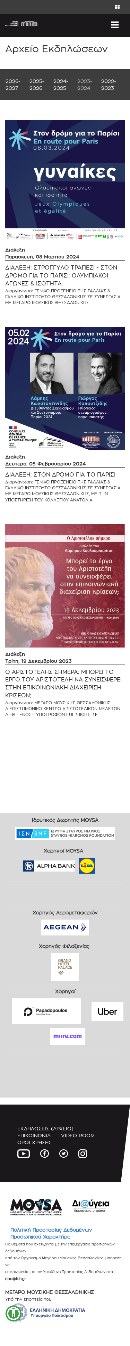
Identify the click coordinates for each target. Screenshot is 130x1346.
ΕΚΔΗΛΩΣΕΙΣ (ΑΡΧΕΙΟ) (45, 1128)
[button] (13, 1313)
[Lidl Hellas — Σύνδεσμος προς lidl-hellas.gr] (77, 863)
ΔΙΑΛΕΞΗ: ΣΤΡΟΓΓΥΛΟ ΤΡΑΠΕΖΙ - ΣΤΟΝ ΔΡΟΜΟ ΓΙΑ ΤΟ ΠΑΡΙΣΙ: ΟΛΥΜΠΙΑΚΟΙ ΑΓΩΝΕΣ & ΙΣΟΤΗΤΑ (61, 275)
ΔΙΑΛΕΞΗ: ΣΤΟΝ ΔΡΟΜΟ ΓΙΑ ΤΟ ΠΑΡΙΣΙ (60, 475)
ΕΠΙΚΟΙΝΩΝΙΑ (34, 1135)
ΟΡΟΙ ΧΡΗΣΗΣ (34, 1142)
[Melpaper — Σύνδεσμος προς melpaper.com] (107, 863)
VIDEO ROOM (78, 1135)
